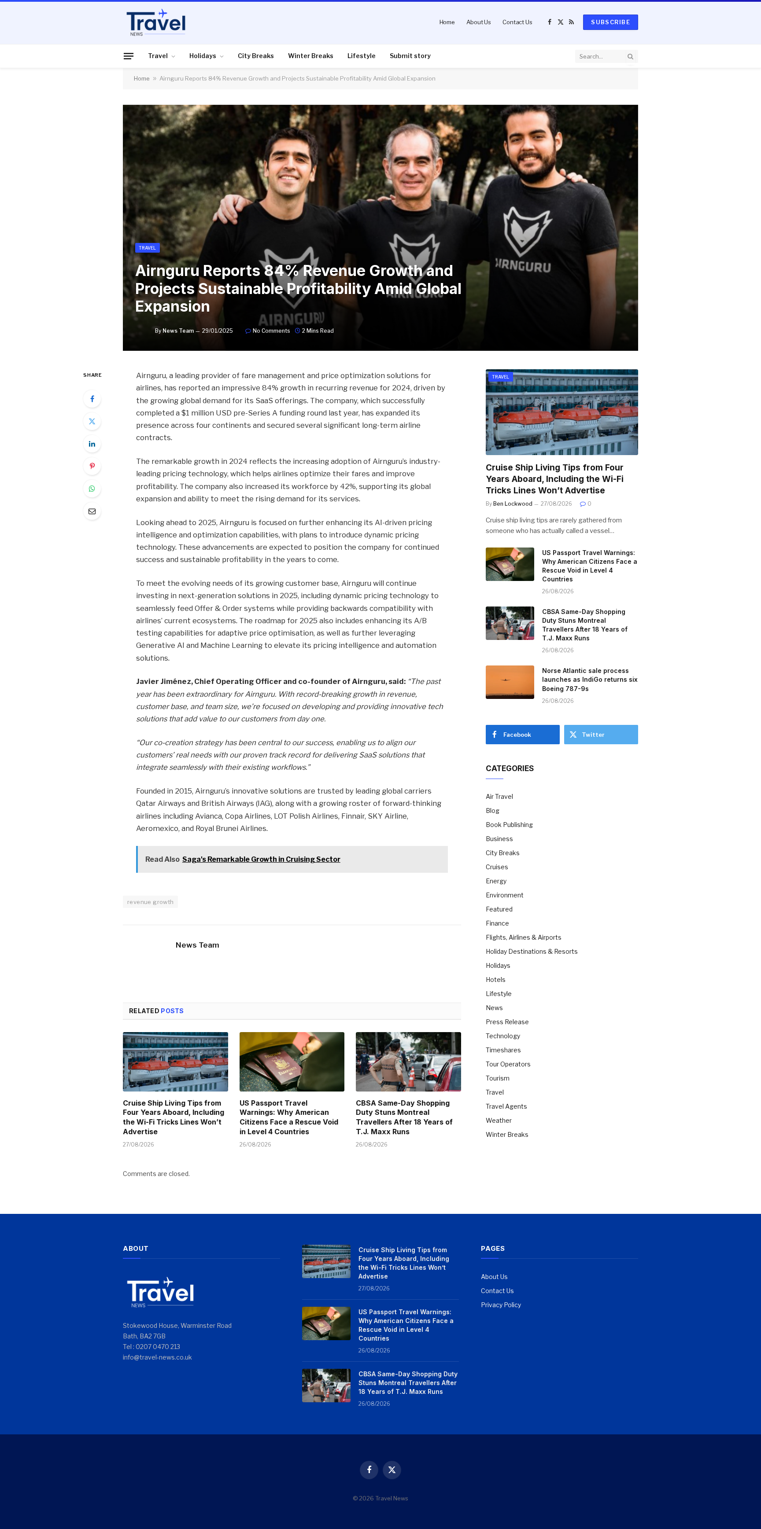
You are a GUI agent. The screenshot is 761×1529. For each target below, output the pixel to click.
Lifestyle (361, 55)
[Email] (92, 511)
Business (499, 838)
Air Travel (499, 796)
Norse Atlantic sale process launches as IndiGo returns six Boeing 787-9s (590, 679)
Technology (503, 1036)
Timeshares (503, 1050)
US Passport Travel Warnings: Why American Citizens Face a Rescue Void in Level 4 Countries (289, 1117)
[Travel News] (156, 22)
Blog (492, 810)
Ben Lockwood (512, 503)
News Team (178, 330)
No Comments (271, 330)
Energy (496, 881)
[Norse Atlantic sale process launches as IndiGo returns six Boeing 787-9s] (510, 682)
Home (447, 22)
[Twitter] (92, 421)
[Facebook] (92, 399)
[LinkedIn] (92, 443)
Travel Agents (506, 1106)
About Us (478, 22)
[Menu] (128, 56)
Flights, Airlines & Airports (524, 937)
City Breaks (256, 55)
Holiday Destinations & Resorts (532, 951)
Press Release (507, 1021)
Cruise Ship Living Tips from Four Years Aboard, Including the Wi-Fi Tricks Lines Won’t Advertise (173, 1117)
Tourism (498, 1078)
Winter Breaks (310, 55)
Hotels (496, 979)
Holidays (202, 55)
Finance (497, 923)
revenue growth (150, 901)
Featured (499, 909)
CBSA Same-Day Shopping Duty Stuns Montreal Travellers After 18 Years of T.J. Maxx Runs (404, 1117)
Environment (505, 895)
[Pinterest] (92, 466)
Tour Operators (508, 1064)
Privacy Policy (501, 1304)
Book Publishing (509, 824)
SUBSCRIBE (610, 22)
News (494, 1007)
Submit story (410, 55)
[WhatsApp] (92, 488)
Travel (158, 55)
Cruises (497, 867)
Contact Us (517, 22)
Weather (499, 1120)
